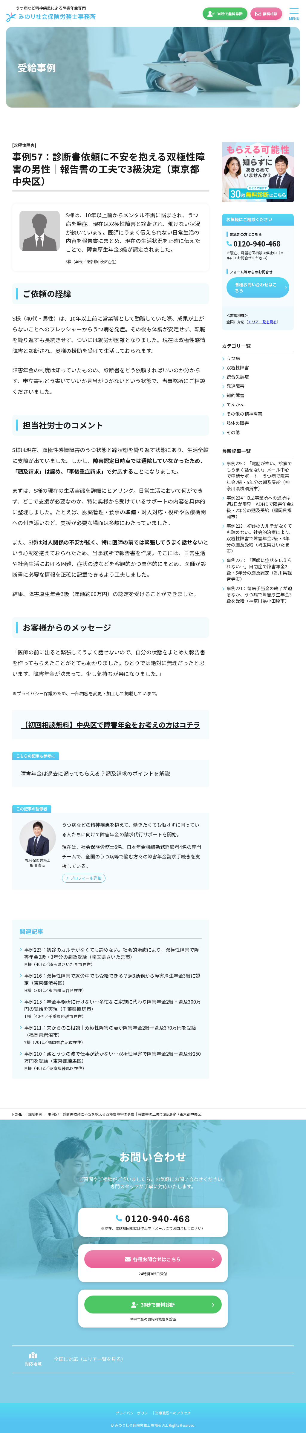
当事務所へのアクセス (173, 1412)
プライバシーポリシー (134, 1412)
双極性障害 (238, 367)
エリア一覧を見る (262, 321)
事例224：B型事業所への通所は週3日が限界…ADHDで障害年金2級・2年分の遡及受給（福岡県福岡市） (260, 507)
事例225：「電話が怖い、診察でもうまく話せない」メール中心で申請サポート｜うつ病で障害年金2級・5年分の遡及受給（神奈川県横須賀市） (259, 476)
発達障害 (235, 386)
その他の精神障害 (244, 414)
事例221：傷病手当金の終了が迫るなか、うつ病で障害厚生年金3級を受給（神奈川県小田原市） (259, 594)
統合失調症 (238, 376)
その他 (233, 432)
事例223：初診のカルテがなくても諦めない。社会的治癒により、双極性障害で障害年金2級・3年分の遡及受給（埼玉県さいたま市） (111, 956)
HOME (17, 1114)
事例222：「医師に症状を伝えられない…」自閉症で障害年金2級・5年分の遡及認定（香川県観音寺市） (259, 569)
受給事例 (35, 1114)
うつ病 (233, 358)
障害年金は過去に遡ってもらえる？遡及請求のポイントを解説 (95, 773)
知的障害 (235, 395)
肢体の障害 (238, 423)
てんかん (235, 404)
